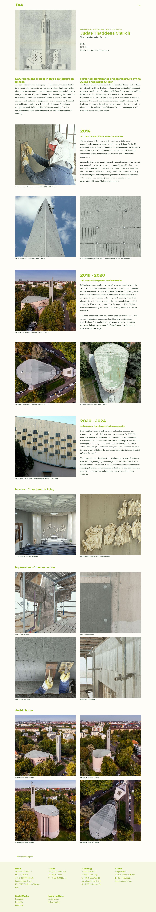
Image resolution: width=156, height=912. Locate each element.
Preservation (86, 29)
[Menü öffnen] (139, 5)
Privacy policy (54, 902)
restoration (98, 29)
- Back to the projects (24, 856)
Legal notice (53, 899)
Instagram (19, 899)
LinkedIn (19, 902)
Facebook (19, 905)
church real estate (113, 29)
